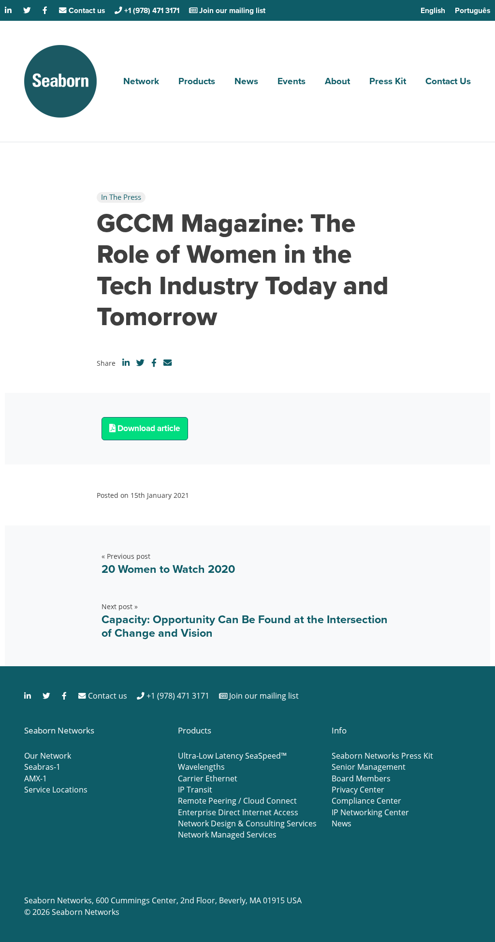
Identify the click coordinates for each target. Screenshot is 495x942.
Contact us (86, 10)
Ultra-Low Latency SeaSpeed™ (232, 755)
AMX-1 (35, 778)
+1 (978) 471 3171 (150, 10)
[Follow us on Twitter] (28, 10)
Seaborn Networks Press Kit (382, 755)
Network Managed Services (227, 834)
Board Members (361, 778)
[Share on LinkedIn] (126, 363)
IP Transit (195, 789)
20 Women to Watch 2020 (168, 569)
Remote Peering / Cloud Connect (237, 800)
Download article (148, 428)
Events (291, 81)
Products (196, 81)
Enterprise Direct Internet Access (238, 812)
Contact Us (448, 81)
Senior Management (369, 767)
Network (141, 81)
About (337, 81)
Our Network (47, 755)
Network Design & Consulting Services (247, 823)
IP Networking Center (370, 812)
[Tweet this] (140, 363)
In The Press (121, 197)
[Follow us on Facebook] (46, 10)
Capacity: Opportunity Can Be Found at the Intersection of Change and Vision (245, 626)
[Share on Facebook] (154, 363)
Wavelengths (201, 767)
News (246, 81)
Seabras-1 (42, 767)
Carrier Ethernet (207, 778)
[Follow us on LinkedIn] (9, 10)
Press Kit (387, 81)
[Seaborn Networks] (60, 81)
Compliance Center (366, 800)
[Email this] (167, 363)
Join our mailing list (231, 10)
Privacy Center (358, 789)
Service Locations (55, 789)
